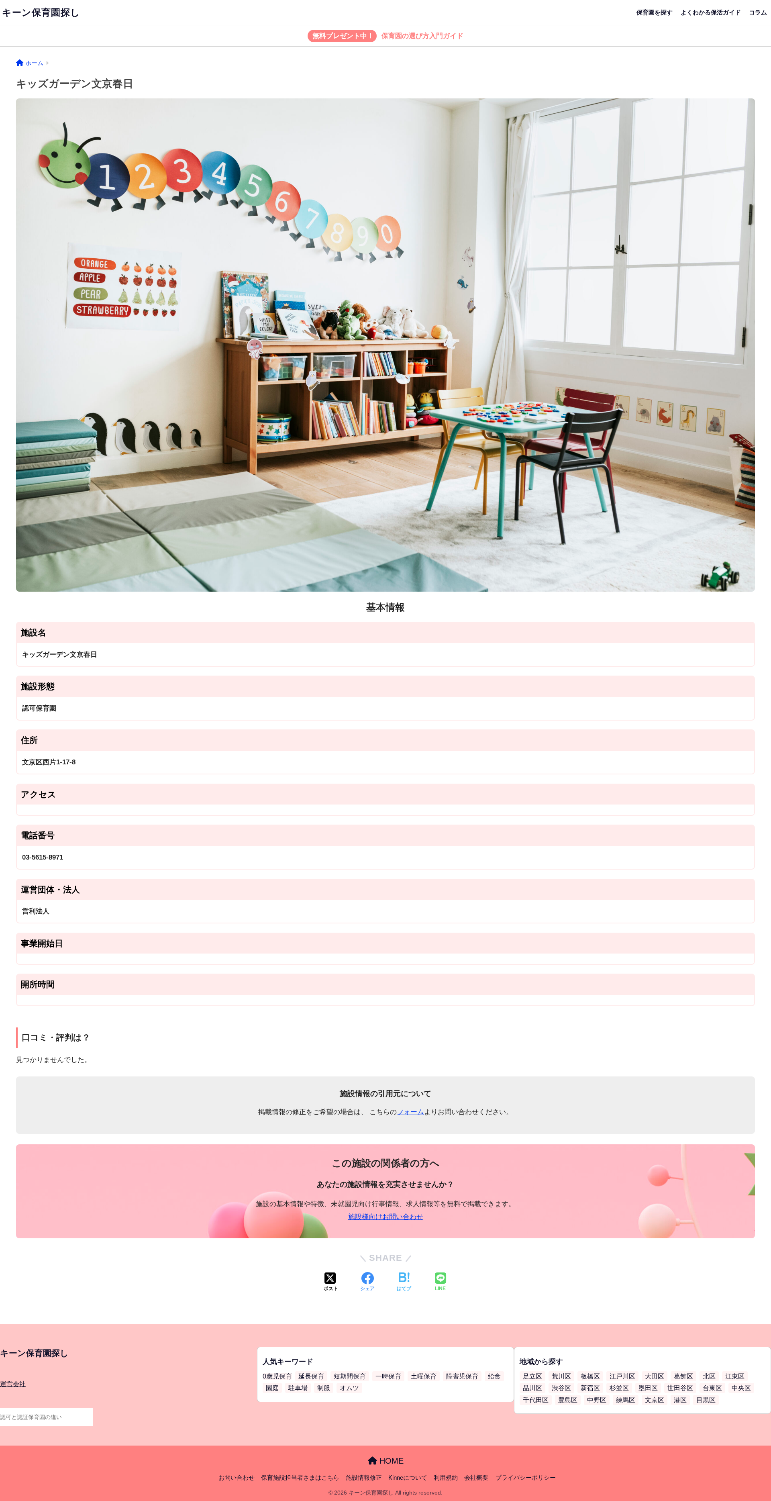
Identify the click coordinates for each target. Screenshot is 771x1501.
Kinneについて (407, 1477)
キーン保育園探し (41, 12)
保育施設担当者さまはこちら (300, 1477)
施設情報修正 (364, 1477)
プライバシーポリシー (526, 1477)
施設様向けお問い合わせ (385, 1217)
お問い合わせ (236, 1477)
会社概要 (476, 1477)
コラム (758, 12)
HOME (390, 1460)
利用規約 (446, 1477)
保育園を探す (654, 12)
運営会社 (13, 1384)
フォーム (410, 1112)
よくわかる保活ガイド (711, 12)
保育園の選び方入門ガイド (387, 36)
